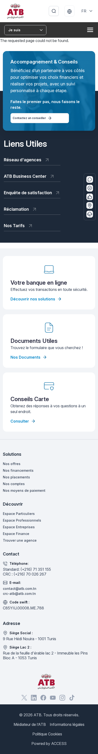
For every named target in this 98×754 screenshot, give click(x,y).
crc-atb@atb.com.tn (19, 594)
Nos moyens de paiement (24, 490)
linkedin (34, 698)
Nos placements (16, 477)
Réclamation (16, 209)
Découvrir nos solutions (32, 299)
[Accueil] (15, 11)
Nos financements (18, 470)
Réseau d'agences (22, 159)
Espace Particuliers (19, 514)
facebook (43, 698)
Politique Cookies (47, 734)
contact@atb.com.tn (19, 588)
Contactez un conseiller (29, 118)
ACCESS (59, 743)
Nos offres (11, 464)
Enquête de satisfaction (28, 192)
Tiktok (72, 698)
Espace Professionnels (22, 520)
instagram (62, 698)
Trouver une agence (20, 540)
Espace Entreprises (19, 527)
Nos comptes (14, 484)
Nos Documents (25, 357)
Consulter (19, 421)
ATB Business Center (25, 176)
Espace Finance (16, 534)
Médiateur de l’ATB (30, 724)
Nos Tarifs (14, 225)
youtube (53, 698)
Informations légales (67, 724)
